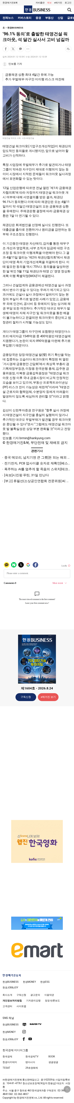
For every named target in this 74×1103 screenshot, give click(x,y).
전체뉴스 (8, 17)
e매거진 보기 (48, 696)
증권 (38, 17)
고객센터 (7, 1006)
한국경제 (7, 1056)
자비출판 (40, 2)
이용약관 (49, 995)
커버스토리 (24, 17)
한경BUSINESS (15, 27)
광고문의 (35, 995)
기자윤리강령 (33, 1000)
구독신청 (26, 696)
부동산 (49, 17)
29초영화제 (31, 1067)
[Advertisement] (37, 762)
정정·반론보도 (52, 1000)
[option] (37, 837)
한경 (11, 981)
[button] (68, 2)
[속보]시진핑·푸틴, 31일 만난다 (26, 475)
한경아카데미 (10, 1062)
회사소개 (7, 995)
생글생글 (53, 1062)
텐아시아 (30, 1062)
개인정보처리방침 (12, 1000)
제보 (49, 2)
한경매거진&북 (10, 2)
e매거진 (58, 2)
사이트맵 (21, 1006)
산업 (60, 17)
